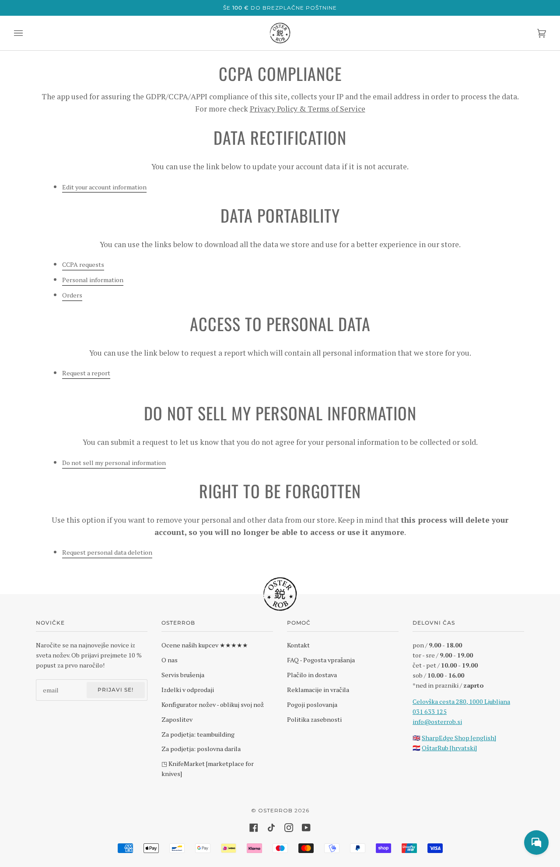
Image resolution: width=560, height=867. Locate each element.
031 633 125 (430, 711)
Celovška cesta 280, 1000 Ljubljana (461, 701)
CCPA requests (83, 264)
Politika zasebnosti (314, 719)
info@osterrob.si (437, 721)
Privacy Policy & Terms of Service (307, 109)
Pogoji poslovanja (312, 704)
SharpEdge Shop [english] (459, 738)
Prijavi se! (115, 689)
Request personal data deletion (107, 552)
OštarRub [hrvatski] (449, 748)
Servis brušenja (182, 675)
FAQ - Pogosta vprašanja (321, 660)
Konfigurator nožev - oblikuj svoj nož (212, 704)
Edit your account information (104, 187)
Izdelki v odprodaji (187, 689)
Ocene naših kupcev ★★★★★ (204, 645)
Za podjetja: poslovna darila (201, 749)
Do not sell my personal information (114, 462)
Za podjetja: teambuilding (197, 734)
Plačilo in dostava (312, 675)
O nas (169, 660)
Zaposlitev (176, 719)
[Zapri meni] (27, 33)
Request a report (86, 373)
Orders (72, 295)
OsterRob (275, 810)
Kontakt (298, 645)
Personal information (92, 280)
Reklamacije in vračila (318, 689)
